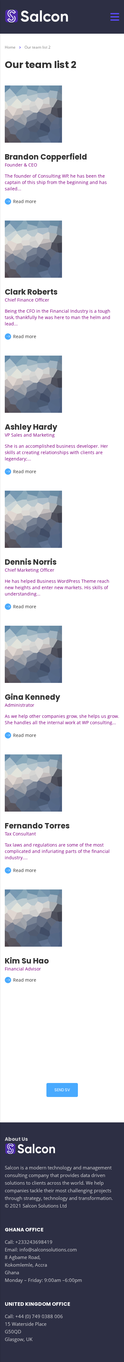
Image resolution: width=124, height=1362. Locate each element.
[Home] (36, 17)
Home (10, 47)
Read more (24, 201)
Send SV (62, 1090)
